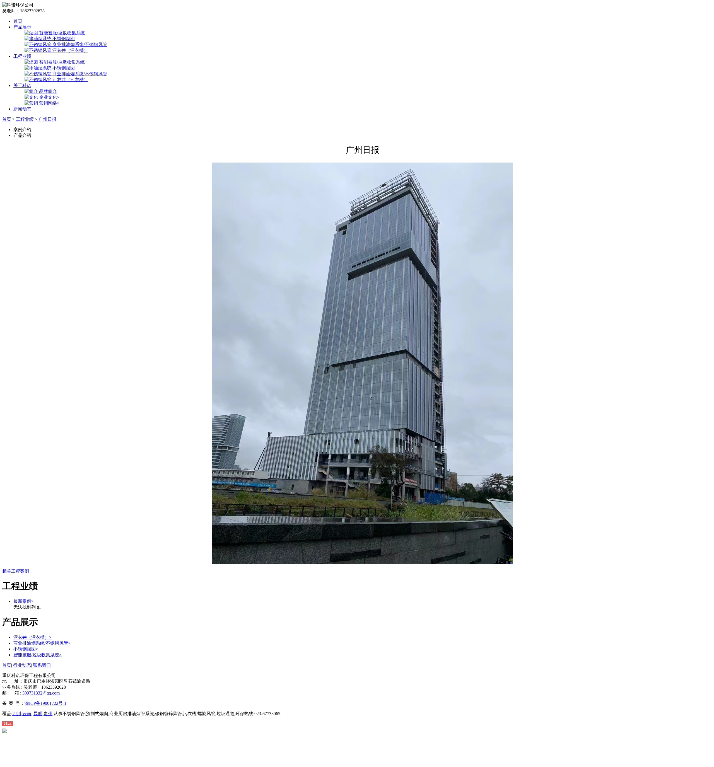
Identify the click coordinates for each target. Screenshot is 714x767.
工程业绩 (22, 56)
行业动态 (22, 665)
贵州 (48, 713)
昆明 (37, 713)
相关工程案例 (15, 571)
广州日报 (47, 119)
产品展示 (22, 27)
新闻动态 (22, 109)
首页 (17, 21)
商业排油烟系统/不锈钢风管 (42, 643)
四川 (16, 713)
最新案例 (23, 601)
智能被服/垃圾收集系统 (37, 654)
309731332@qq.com (41, 693)
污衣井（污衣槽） (32, 637)
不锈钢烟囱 (25, 649)
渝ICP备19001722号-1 (45, 703)
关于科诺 (22, 85)
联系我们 (42, 665)
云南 (26, 713)
